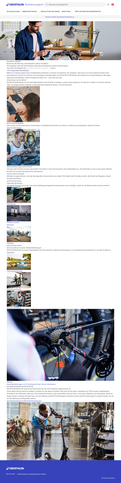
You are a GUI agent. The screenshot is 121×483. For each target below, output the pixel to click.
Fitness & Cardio (13, 222)
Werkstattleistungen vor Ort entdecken (22, 384)
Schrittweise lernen (14, 181)
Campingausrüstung (14, 271)
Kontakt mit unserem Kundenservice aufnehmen (25, 171)
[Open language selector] (112, 4)
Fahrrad (9, 382)
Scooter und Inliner (14, 308)
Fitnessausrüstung (14, 289)
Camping (10, 243)
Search (52, 68)
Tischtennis (11, 204)
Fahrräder (10, 225)
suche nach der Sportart (20, 70)
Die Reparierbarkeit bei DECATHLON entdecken (24, 401)
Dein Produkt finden (14, 128)
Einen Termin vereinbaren (46, 384)
